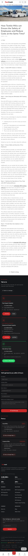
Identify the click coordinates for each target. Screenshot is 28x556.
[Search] (20, 2)
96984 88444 (7, 448)
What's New (17, 511)
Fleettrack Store (11, 549)
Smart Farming (18, 497)
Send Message (14, 410)
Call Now (7, 313)
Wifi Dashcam (18, 500)
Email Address (4, 388)
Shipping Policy (22, 547)
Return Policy (14, 547)
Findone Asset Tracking (20, 502)
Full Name (3, 376)
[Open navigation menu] (2, 2)
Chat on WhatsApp (9, 360)
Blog (16, 509)
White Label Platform (5, 489)
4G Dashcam (17, 492)
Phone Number (4, 393)
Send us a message (8, 290)
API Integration (4, 492)
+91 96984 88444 (8, 327)
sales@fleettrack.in (8, 331)
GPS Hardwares (4, 495)
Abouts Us (8, 545)
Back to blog (15, 272)
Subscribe (10, 529)
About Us (3, 509)
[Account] (22, 2)
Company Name (4, 382)
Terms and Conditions (6, 547)
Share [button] (3, 40)
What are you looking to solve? (7, 399)
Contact (2, 511)
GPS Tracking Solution (20, 489)
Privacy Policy (14, 545)
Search (3, 545)
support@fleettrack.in (9, 307)
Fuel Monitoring (18, 495)
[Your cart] (25, 2)
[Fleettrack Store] (11, 2)
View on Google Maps (9, 435)
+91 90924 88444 (8, 305)
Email (14, 313)
